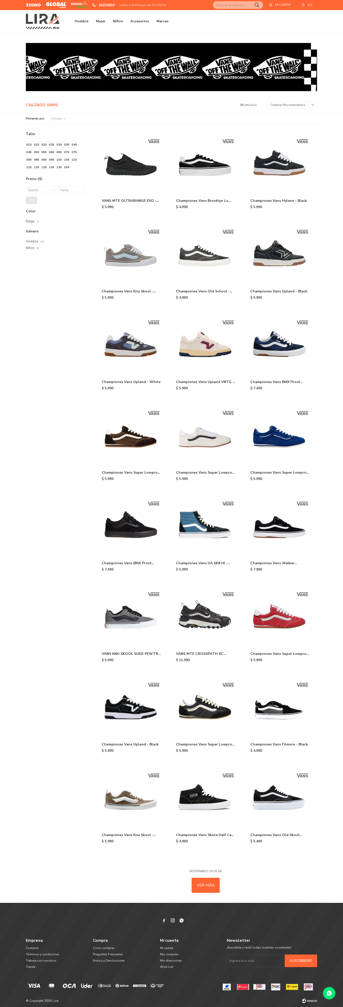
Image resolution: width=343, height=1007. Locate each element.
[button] (257, 5)
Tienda (30, 967)
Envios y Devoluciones (109, 961)
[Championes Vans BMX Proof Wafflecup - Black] (280, 345)
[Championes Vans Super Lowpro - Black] (206, 707)
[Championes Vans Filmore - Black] (280, 707)
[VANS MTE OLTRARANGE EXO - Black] (131, 164)
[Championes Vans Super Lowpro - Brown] (131, 435)
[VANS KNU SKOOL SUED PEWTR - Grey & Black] (131, 617)
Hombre (81, 21)
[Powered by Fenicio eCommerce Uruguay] (309, 1000)
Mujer (100, 21)
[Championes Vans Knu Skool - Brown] (131, 798)
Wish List (166, 967)
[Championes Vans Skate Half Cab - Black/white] (206, 798)
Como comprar (104, 948)
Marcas (162, 21)
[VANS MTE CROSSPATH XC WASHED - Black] (206, 617)
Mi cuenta (166, 948)
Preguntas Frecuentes (108, 954)
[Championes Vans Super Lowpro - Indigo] (280, 435)
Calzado (56, 118)
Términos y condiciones (42, 954)
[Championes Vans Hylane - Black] (280, 164)
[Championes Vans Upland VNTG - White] (206, 345)
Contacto (32, 948)
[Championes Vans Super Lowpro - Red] (280, 617)
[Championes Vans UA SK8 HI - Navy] (206, 526)
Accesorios (139, 21)
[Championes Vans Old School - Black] (206, 254)
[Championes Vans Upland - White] (131, 345)
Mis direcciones (171, 961)
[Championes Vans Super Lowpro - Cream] (206, 435)
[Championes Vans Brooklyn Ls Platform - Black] (206, 164)
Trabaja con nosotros (41, 961)
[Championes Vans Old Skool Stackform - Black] (280, 798)
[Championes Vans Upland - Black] (280, 254)
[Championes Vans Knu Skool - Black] (131, 254)
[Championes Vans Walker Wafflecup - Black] (280, 526)
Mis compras (169, 954)
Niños (118, 21)
